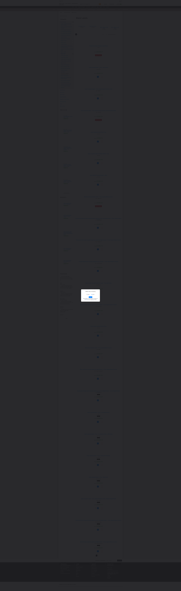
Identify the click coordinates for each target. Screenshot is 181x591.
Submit (90, 297)
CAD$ (88, 294)
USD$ (93, 294)
